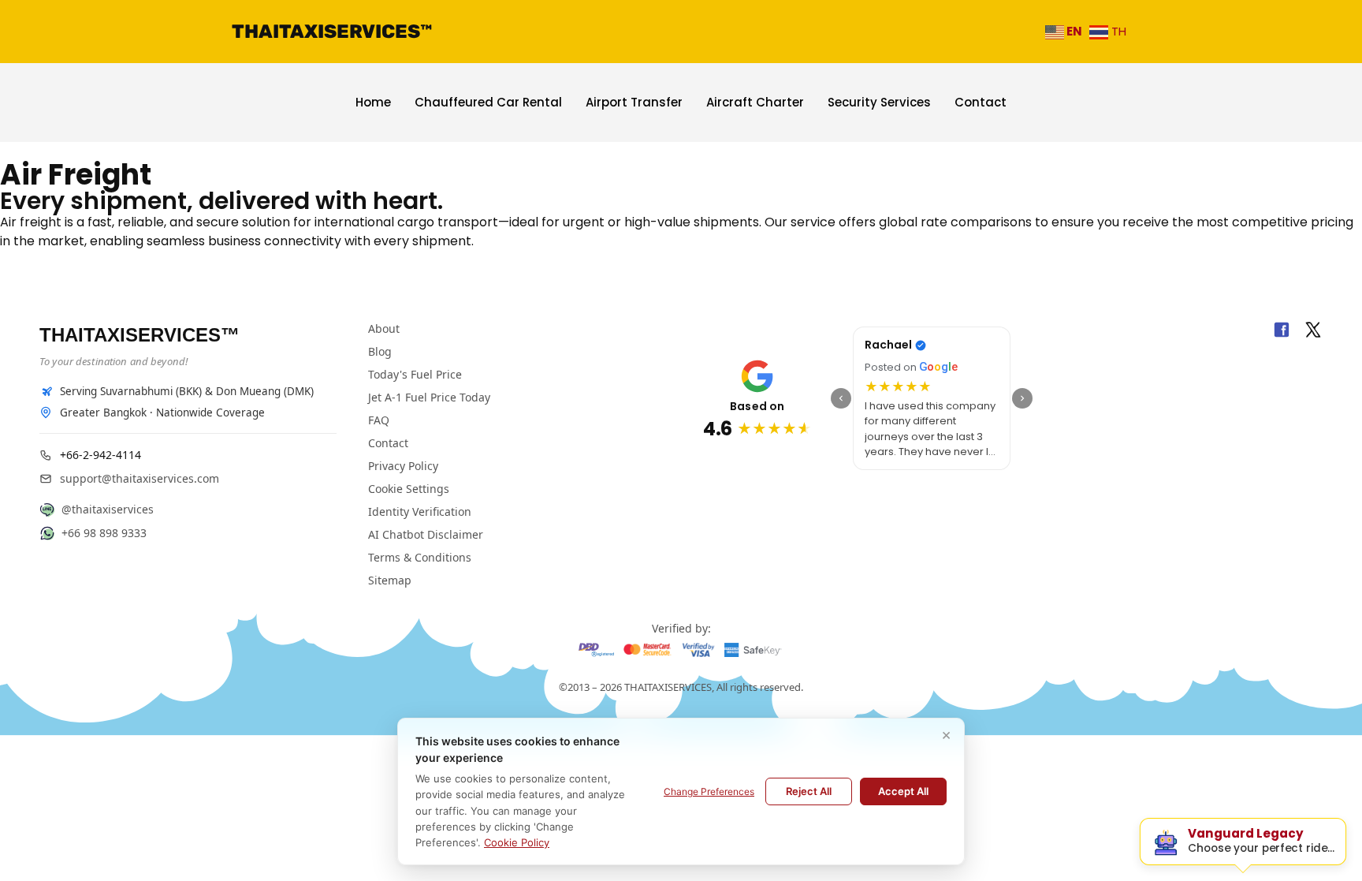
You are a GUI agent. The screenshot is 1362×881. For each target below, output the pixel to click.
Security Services (879, 102)
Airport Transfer (634, 102)
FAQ (378, 420)
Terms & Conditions (419, 557)
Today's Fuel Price (415, 374)
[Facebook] (1281, 331)
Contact (981, 102)
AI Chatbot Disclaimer (425, 534)
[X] (1313, 331)
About (384, 328)
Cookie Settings (408, 488)
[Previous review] (841, 398)
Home (373, 102)
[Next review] (1022, 398)
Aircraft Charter (755, 102)
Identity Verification (419, 511)
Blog (380, 351)
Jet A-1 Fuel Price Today (429, 397)
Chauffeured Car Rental (488, 102)
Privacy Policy (403, 465)
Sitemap (389, 580)
